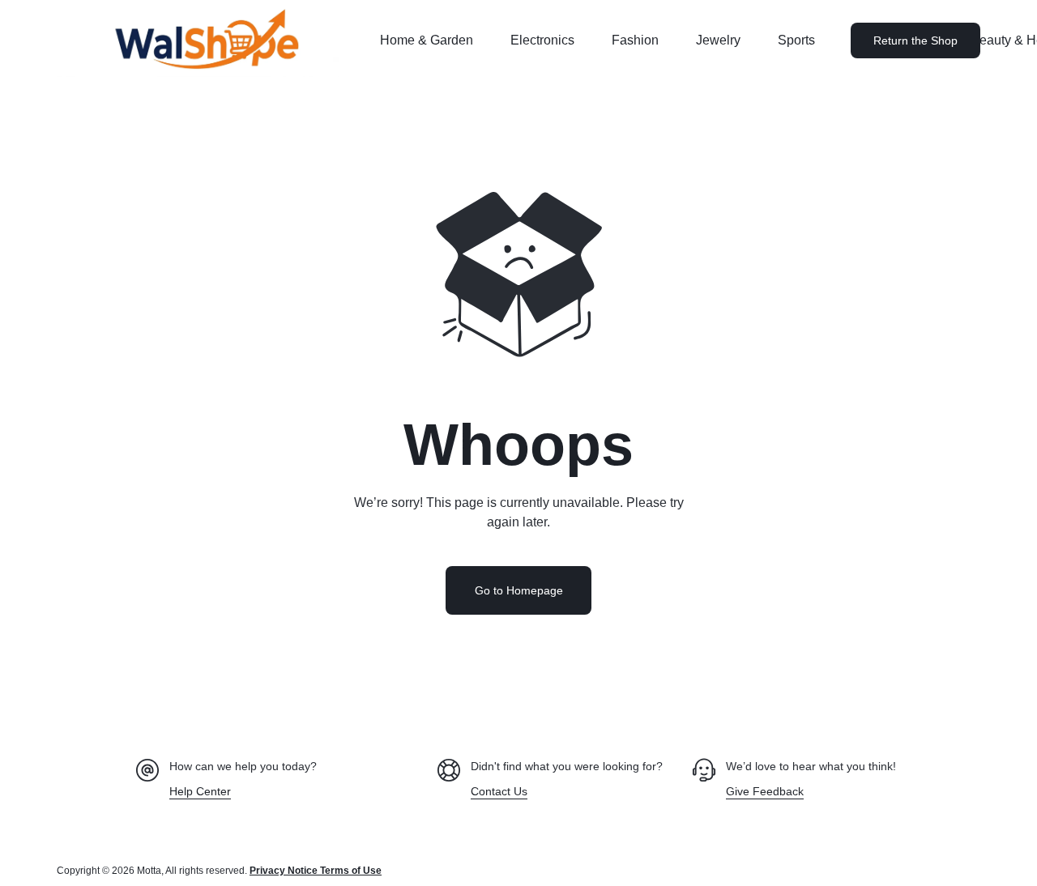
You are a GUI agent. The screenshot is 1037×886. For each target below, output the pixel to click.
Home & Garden (426, 40)
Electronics (542, 40)
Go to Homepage (519, 590)
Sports (796, 40)
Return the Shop (915, 40)
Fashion (635, 40)
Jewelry (718, 40)
